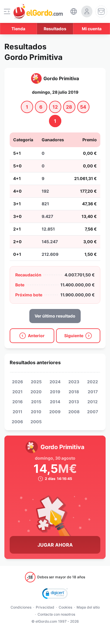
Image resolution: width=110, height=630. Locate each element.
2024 (55, 381)
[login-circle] (86, 11)
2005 (36, 421)
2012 (92, 401)
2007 (92, 411)
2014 (55, 401)
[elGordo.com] (38, 11)
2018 (74, 391)
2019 (55, 391)
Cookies (65, 607)
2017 (93, 391)
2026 (17, 381)
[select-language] (73, 11)
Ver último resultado (55, 315)
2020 (36, 391)
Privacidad (45, 607)
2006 (17, 421)
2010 (36, 411)
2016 (17, 401)
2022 (92, 381)
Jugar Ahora (55, 545)
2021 (17, 391)
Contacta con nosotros (56, 614)
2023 (73, 381)
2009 (54, 411)
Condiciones (21, 607)
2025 (36, 381)
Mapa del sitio (88, 607)
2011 (17, 411)
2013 (74, 401)
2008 (73, 411)
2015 (36, 401)
